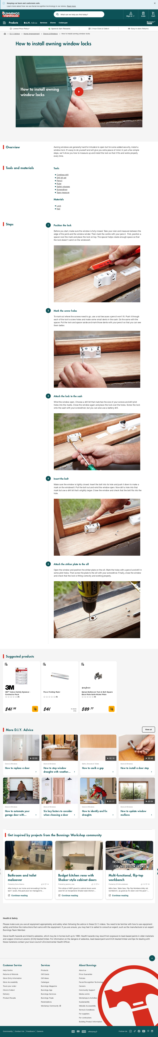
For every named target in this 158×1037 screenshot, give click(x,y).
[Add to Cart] (35, 709)
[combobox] (79, 14)
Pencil (59, 180)
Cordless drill (63, 174)
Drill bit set (61, 177)
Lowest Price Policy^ (21, 29)
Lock (59, 206)
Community (8, 1031)
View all (148, 729)
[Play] (79, 91)
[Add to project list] (6, 664)
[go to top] (152, 958)
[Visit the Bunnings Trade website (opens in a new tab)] (151, 22)
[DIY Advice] (30, 22)
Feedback (30, 1031)
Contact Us (19, 1031)
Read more (71, 6)
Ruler (59, 183)
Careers (40, 1031)
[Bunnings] (11, 16)
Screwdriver (62, 189)
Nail (58, 209)
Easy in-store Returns (139, 29)
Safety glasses (63, 186)
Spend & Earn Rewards (60, 29)
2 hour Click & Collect (100, 29)
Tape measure (63, 192)
